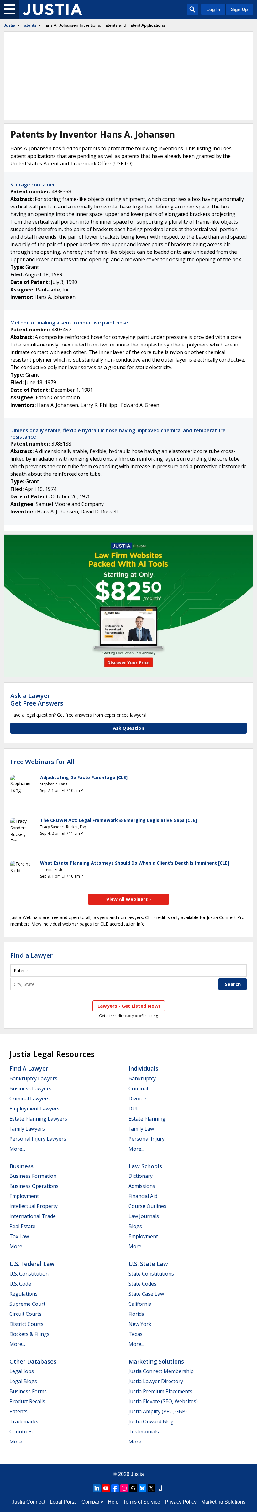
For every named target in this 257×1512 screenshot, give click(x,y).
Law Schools (145, 1166)
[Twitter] (151, 1488)
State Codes (142, 1283)
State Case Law (146, 1293)
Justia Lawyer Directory (155, 1381)
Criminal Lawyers (29, 1098)
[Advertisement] (128, 76)
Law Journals (143, 1216)
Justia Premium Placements (160, 1391)
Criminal (138, 1088)
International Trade (32, 1216)
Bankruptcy (142, 1078)
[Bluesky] (142, 1488)
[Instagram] (124, 1488)
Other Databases (32, 1361)
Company (92, 1501)
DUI (133, 1108)
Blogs (135, 1226)
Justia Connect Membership (161, 1371)
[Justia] (52, 9)
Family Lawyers (27, 1128)
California (139, 1303)
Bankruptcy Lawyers (33, 1078)
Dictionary (140, 1175)
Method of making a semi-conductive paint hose (69, 322)
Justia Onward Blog (151, 1421)
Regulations (23, 1293)
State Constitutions (151, 1273)
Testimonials (143, 1431)
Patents (28, 25)
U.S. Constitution (29, 1273)
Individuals (143, 1068)
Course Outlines (147, 1206)
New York (139, 1324)
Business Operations (34, 1185)
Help (113, 1501)
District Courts (26, 1324)
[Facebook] (115, 1488)
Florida (136, 1313)
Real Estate (22, 1226)
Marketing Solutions (156, 1361)
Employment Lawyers (34, 1108)
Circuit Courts (25, 1313)
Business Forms (28, 1391)
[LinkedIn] (97, 1488)
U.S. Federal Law (32, 1263)
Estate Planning (146, 1118)
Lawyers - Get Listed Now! (128, 1006)
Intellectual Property (33, 1206)
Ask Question (128, 728)
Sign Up (239, 9)
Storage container (32, 184)
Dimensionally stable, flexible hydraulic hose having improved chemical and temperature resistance (118, 433)
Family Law (141, 1128)
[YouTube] (106, 1488)
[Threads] (133, 1488)
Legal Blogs (23, 1381)
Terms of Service (141, 1501)
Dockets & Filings (29, 1334)
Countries (21, 1431)
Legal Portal (63, 1501)
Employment (24, 1196)
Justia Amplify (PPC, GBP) (157, 1411)
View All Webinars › (128, 899)
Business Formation (32, 1175)
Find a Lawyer (31, 955)
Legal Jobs (21, 1371)
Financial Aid (142, 1196)
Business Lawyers (30, 1088)
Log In (213, 9)
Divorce (137, 1098)
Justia (9, 25)
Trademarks (23, 1421)
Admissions (141, 1185)
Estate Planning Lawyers (38, 1118)
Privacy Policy (181, 1501)
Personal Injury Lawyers (37, 1138)
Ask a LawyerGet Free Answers (36, 699)
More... (17, 1148)
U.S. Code (20, 1283)
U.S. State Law (148, 1263)
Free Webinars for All (42, 762)
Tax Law (19, 1236)
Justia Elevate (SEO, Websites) (163, 1401)
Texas (135, 1334)
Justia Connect (28, 1501)
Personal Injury (146, 1138)
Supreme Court (27, 1303)
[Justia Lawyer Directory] (160, 1488)
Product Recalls (27, 1401)
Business (21, 1166)
